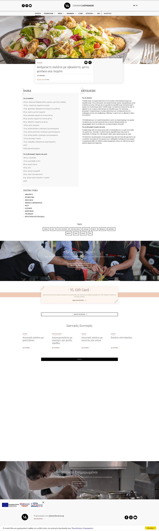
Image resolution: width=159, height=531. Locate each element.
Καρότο (94, 229)
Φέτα (90, 233)
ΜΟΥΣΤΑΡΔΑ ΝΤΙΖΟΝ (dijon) (34, 217)
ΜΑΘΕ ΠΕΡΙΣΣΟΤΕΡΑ (78, 300)
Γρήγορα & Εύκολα (75, 229)
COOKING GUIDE (48, 13)
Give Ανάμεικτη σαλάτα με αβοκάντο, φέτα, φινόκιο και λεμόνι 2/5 (39, 79)
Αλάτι (52, 229)
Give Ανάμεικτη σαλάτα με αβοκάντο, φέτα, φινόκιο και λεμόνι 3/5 (41, 79)
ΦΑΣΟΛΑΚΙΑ (29, 200)
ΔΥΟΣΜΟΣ (28, 208)
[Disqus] (79, 388)
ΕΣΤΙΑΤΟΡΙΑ (89, 13)
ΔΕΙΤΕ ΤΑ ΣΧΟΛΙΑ (79, 314)
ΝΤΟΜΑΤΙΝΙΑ (29, 197)
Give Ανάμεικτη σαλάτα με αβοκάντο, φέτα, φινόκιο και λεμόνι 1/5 (37, 79)
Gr (134, 5)
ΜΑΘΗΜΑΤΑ (70, 13)
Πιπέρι (75, 233)
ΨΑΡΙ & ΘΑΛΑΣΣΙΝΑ (57, 333)
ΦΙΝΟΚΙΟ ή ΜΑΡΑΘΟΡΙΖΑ (33, 203)
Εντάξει (151, 528)
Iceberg (46, 229)
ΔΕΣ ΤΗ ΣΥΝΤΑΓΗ (26, 347)
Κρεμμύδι (102, 229)
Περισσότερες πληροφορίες (82, 528)
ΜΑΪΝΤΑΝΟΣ (29, 211)
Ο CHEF (80, 13)
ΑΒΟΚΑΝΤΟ (29, 194)
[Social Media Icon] (23, 5)
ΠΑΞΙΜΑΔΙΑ (29, 214)
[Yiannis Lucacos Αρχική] (79, 5)
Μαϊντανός (111, 229)
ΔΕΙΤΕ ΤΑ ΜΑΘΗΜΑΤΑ (78, 265)
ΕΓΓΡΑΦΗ (78, 483)
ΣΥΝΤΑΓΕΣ (38, 13)
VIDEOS (60, 13)
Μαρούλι (69, 233)
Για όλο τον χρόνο (62, 229)
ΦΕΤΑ (27, 205)
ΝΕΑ (98, 13)
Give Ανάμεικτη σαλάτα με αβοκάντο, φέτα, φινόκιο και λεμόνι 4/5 (42, 79)
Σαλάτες (83, 233)
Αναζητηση (120, 13)
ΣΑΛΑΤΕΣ (39, 62)
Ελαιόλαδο (86, 229)
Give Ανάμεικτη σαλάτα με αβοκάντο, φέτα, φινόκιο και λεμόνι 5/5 (44, 79)
